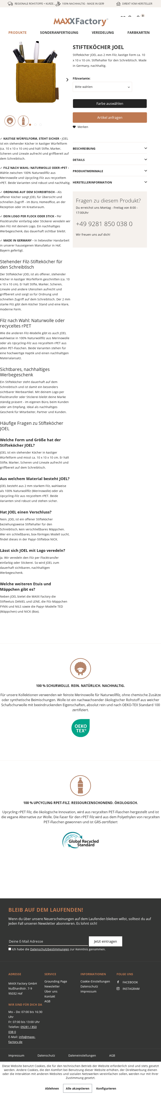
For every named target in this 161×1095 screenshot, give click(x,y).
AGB (47, 1001)
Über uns (50, 991)
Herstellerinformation (92, 182)
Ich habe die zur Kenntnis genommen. (59, 949)
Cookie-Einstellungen (95, 981)
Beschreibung (84, 148)
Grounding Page (55, 981)
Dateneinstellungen (82, 1055)
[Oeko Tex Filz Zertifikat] (80, 728)
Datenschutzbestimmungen (49, 949)
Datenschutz (89, 986)
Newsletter (52, 986)
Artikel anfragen (109, 117)
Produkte (17, 32)
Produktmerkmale (88, 171)
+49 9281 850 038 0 (104, 223)
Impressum (88, 991)
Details (79, 160)
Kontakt (49, 996)
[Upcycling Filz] (23, 121)
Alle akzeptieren (77, 1088)
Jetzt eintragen (105, 941)
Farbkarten (138, 32)
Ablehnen (52, 1088)
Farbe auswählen (109, 103)
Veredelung (103, 32)
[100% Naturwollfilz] (10, 121)
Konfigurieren (106, 1088)
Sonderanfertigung (59, 32)
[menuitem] (80, 22)
